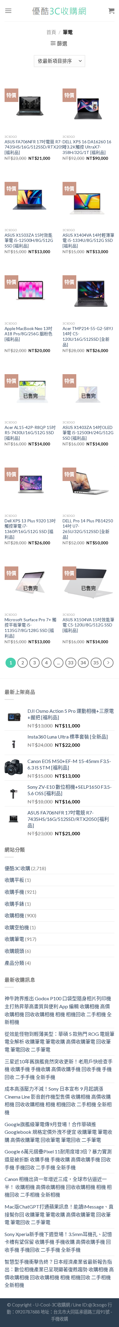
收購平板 (14, 880)
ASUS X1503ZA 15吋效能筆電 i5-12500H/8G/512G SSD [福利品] (29, 240)
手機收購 (59, 1318)
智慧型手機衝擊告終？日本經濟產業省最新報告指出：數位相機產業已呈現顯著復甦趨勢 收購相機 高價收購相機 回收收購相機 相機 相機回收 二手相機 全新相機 (59, 1273)
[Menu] (8, 10)
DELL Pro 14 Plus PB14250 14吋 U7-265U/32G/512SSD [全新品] (88, 528)
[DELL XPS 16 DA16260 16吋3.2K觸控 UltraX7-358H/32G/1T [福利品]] (88, 105)
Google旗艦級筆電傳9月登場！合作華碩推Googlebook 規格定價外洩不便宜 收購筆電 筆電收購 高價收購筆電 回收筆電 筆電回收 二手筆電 (58, 1132)
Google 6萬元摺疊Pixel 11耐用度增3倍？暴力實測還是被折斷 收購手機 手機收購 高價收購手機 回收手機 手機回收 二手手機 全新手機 (58, 1159)
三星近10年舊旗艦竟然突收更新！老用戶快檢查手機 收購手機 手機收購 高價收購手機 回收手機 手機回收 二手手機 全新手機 (59, 1069)
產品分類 (14, 963)
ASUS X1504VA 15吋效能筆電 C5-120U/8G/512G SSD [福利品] (88, 625)
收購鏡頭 (14, 951)
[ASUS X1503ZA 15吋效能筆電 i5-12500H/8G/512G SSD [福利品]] (30, 199)
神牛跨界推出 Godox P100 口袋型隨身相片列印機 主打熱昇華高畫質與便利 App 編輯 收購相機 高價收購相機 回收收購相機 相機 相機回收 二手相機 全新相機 (58, 1010)
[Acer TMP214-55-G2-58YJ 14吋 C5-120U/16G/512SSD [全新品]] (88, 292)
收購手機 (14, 892)
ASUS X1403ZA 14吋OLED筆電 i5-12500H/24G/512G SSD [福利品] (88, 433)
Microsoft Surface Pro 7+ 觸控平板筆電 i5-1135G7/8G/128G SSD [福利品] (30, 627)
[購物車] (111, 10)
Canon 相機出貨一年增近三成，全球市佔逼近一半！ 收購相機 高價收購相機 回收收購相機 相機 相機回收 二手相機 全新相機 (58, 1186)
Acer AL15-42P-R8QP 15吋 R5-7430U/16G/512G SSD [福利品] (30, 433)
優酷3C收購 (17, 868)
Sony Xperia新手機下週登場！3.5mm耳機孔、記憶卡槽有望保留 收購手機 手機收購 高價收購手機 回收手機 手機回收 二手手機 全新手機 (58, 1242)
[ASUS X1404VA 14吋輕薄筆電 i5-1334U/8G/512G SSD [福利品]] (88, 199)
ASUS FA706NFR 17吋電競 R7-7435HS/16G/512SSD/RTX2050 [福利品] (35, 147)
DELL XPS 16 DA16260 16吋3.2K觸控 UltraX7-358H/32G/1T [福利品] (87, 147)
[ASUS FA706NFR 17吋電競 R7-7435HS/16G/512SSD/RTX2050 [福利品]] (30, 105)
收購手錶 (14, 904)
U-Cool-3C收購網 (52, 1304)
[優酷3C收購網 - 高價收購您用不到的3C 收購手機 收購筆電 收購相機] (59, 11)
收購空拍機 (17, 927)
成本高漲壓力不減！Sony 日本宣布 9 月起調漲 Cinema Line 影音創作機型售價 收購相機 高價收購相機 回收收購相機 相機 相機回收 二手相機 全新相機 (58, 1100)
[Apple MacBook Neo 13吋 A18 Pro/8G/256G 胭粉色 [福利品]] (30, 292)
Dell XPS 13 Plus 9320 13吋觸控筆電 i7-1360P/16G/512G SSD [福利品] (30, 528)
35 (96, 662)
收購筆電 (14, 939)
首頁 (51, 32)
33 (71, 662)
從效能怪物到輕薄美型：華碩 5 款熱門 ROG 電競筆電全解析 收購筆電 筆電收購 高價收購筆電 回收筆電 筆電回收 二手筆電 (59, 1041)
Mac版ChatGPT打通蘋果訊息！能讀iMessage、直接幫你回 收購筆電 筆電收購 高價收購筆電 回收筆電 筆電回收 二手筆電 (59, 1214)
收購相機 (14, 915)
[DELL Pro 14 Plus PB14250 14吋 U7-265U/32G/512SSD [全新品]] (88, 484)
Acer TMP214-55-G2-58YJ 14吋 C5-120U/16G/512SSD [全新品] (88, 336)
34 (83, 662)
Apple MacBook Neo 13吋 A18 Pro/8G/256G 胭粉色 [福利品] (28, 334)
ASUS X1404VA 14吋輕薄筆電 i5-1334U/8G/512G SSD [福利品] (88, 240)
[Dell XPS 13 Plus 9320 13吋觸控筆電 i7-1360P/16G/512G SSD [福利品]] (30, 484)
